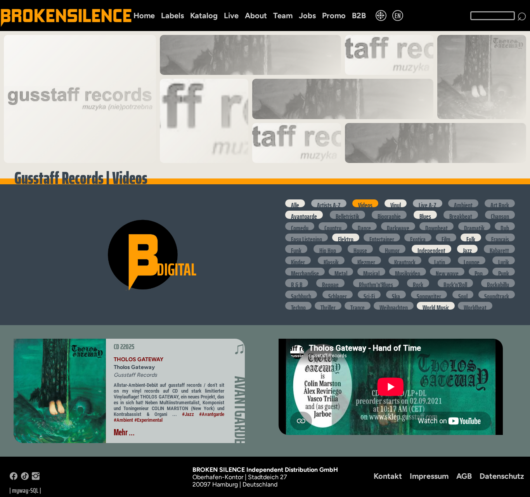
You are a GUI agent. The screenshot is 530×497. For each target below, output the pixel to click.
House (360, 249)
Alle (295, 203)
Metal (340, 271)
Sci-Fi (369, 294)
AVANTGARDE (240, 410)
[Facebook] (14, 478)
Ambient (463, 203)
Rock (418, 283)
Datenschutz (502, 476)
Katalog (204, 15)
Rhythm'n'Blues (376, 283)
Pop (479, 271)
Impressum (429, 476)
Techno (298, 306)
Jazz (467, 249)
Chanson (500, 214)
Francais (500, 237)
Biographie (389, 214)
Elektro (345, 237)
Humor (392, 249)
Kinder (298, 260)
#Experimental (148, 420)
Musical (371, 271)
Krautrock (405, 260)
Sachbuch (301, 294)
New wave (447, 271)
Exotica (418, 237)
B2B (359, 15)
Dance (364, 226)
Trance (357, 306)
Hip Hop (327, 249)
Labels (172, 15)
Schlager (337, 294)
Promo (334, 15)
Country (332, 226)
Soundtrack (496, 294)
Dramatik (474, 226)
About (256, 15)
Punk (503, 271)
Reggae (330, 283)
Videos (365, 203)
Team (283, 15)
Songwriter (429, 294)
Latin (439, 260)
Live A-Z (427, 203)
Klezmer (366, 260)
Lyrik (503, 260)
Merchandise (305, 271)
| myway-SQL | (25, 490)
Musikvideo (407, 271)
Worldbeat (475, 306)
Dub (505, 226)
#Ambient (123, 420)
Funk (296, 249)
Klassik (331, 260)
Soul (463, 294)
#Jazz (188, 414)
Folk (470, 237)
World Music (436, 306)
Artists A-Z (329, 203)
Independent (431, 249)
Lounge (472, 260)
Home (144, 15)
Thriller (328, 306)
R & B (296, 283)
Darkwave (398, 226)
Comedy (299, 226)
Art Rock (499, 203)
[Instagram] (36, 478)
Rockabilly (498, 283)
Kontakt (388, 476)
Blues (425, 214)
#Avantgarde (211, 414)
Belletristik (347, 214)
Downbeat (436, 226)
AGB (464, 476)
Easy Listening (306, 237)
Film (446, 237)
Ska (396, 294)
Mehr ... (124, 432)
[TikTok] (25, 478)
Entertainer (381, 237)
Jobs (307, 15)
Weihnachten (393, 306)
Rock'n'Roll (455, 283)
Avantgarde (304, 214)
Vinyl (395, 203)
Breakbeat (460, 214)
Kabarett (499, 249)
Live (231, 15)
